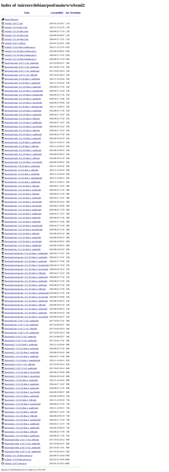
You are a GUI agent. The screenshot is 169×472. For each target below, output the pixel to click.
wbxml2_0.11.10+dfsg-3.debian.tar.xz (20, 55)
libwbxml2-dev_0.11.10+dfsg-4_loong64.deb (24, 229)
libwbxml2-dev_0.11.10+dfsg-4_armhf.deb (23, 218)
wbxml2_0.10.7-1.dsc (14, 23)
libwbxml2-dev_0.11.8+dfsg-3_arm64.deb (22, 166)
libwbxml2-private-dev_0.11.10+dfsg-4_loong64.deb (27, 293)
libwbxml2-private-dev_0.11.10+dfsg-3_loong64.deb (27, 265)
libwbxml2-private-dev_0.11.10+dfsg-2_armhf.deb (26, 313)
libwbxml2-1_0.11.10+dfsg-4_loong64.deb (23, 404)
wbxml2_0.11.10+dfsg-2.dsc (17, 35)
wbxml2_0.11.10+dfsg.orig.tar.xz (18, 455)
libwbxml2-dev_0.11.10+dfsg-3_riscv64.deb (23, 202)
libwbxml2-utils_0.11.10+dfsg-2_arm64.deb (23, 150)
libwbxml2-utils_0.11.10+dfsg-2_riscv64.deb (23, 162)
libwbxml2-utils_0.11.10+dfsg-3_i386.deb (22, 130)
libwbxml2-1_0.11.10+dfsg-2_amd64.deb (22, 428)
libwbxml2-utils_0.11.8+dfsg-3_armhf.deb (22, 79)
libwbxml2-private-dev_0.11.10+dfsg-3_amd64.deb (26, 253)
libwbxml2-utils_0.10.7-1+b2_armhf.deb (22, 63)
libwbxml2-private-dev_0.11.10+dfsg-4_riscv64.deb (26, 297)
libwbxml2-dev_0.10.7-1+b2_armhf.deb (21, 325)
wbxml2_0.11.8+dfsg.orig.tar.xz (18, 459)
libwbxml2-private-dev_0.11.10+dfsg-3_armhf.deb (26, 261)
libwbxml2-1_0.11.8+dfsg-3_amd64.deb (21, 408)
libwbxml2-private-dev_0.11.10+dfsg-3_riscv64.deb (26, 269)
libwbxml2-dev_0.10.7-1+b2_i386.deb (21, 329)
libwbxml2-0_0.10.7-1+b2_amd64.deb (21, 368)
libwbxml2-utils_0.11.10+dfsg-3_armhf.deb (23, 99)
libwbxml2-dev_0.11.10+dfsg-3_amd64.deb (23, 214)
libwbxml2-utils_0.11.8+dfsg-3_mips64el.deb (24, 107)
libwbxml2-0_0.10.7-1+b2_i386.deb (20, 364)
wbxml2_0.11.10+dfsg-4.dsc (17, 31)
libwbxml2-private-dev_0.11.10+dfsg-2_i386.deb (25, 305)
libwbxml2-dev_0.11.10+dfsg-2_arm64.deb (23, 237)
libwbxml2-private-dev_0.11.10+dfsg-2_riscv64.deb (26, 317)
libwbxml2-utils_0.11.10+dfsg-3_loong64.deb (24, 91)
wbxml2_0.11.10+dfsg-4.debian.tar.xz (20, 59)
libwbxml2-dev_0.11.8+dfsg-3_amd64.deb (22, 182)
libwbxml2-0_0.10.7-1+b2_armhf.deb (20, 337)
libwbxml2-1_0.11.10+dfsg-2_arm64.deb (22, 396)
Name (26, 12)
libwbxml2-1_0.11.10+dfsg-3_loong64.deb (23, 420)
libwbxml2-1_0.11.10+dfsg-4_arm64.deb (22, 388)
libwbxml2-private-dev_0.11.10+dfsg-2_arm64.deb (26, 309)
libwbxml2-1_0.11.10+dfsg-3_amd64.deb (22, 424)
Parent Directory (11, 19)
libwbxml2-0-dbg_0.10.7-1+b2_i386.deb (22, 440)
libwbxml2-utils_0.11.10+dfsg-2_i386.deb (22, 158)
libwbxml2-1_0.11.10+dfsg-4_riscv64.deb (22, 372)
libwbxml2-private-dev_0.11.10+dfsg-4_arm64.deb (26, 281)
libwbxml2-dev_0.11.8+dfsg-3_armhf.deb (22, 174)
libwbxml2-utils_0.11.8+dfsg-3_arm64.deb (22, 83)
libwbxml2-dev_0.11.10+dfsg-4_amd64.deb (23, 210)
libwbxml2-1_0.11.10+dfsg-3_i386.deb (21, 412)
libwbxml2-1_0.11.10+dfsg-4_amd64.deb (22, 436)
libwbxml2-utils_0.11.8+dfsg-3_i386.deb (22, 146)
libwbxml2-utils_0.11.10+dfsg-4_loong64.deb (24, 95)
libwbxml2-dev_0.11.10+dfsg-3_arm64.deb (23, 198)
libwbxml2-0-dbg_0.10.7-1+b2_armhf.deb (22, 444)
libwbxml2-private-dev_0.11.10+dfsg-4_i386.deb (25, 289)
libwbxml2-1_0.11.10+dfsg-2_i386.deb (21, 416)
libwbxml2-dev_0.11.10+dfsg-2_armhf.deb (23, 249)
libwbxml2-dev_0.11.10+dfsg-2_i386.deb (22, 233)
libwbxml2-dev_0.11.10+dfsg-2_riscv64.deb (23, 241)
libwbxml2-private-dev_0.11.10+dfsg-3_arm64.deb (26, 257)
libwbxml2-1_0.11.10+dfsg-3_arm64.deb (22, 384)
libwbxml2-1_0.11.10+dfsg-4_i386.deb (21, 432)
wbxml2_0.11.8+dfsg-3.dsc (16, 27)
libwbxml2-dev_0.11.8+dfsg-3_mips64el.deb (23, 178)
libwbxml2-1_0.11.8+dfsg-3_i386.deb (20, 400)
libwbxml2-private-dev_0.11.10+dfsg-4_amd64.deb (26, 277)
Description (75, 12)
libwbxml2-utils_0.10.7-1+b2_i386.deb (21, 75)
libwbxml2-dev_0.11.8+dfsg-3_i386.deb (21, 170)
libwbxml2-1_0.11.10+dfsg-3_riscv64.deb (22, 376)
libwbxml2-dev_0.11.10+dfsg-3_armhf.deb (23, 222)
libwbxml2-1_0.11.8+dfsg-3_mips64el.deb (22, 360)
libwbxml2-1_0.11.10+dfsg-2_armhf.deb (22, 352)
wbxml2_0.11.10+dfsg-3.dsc (17, 39)
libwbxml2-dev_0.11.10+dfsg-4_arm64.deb (23, 190)
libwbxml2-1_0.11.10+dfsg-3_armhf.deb (22, 356)
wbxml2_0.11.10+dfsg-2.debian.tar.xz (20, 51)
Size (67, 12)
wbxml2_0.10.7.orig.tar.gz (16, 463)
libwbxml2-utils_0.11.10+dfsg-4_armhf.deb (23, 87)
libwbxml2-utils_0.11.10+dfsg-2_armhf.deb (23, 138)
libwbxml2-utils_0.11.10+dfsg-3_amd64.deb (23, 122)
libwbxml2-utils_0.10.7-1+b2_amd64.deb (22, 71)
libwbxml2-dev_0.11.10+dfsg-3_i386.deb (22, 186)
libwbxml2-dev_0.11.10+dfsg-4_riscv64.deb (23, 206)
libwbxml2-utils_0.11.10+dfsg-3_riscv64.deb (23, 126)
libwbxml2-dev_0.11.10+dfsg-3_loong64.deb (24, 226)
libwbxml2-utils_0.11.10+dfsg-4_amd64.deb (23, 134)
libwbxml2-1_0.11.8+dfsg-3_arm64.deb (21, 380)
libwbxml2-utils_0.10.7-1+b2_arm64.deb (22, 67)
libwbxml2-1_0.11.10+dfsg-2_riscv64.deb (22, 392)
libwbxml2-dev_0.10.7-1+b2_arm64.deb (22, 321)
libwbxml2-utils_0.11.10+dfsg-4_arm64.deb (23, 111)
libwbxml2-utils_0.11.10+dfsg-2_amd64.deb (23, 154)
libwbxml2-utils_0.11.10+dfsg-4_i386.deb (22, 118)
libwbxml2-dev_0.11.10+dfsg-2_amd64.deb (23, 245)
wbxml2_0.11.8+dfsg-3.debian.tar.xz (20, 47)
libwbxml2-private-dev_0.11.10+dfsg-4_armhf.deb (26, 285)
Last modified (57, 12)
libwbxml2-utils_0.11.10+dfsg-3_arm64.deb (23, 115)
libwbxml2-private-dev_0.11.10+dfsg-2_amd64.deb (26, 301)
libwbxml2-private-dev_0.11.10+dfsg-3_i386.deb (25, 273)
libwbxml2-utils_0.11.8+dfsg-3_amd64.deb (23, 142)
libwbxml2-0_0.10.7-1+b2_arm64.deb (21, 340)
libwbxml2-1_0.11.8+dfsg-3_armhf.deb (21, 344)
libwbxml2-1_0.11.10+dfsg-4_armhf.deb (22, 348)
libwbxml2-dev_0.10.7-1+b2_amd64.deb (22, 333)
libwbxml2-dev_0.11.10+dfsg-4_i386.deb (22, 194)
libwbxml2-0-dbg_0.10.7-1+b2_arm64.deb (22, 447)
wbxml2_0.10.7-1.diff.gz (15, 43)
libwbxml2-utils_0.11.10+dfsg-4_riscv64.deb (23, 103)
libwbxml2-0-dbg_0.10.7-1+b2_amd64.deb (23, 451)
